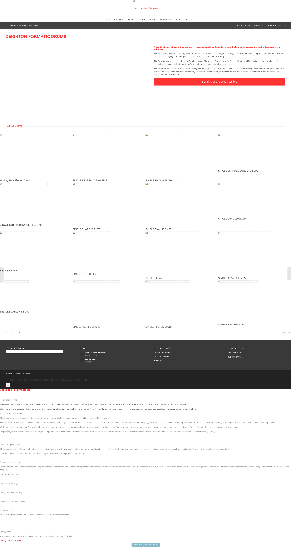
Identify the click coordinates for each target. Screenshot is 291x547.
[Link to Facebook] (276, 373)
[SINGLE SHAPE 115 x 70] (95, 184)
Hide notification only (151, 545)
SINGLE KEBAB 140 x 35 (232, 278)
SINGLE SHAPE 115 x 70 (86, 229)
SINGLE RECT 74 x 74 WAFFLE (90, 180)
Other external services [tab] (10, 462)
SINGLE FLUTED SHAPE (86, 327)
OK (8, 385)
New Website (90, 359)
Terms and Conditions (161, 356)
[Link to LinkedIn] (280, 373)
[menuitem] (108, 19)
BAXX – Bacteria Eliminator (95, 353)
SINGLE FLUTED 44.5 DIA (14, 311)
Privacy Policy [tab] (5, 531)
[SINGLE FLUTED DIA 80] (238, 282)
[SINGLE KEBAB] (172, 233)
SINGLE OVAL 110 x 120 (232, 218)
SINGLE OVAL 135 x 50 (158, 229)
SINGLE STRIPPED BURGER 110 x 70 (21, 225)
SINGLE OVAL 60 (9, 270)
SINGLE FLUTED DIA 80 (231, 324)
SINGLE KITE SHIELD (84, 274)
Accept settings (137, 545)
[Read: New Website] (82, 360)
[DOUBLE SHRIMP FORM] (2, 273)
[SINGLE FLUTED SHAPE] (96, 282)
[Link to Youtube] (283, 373)
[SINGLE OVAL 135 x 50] (170, 184)
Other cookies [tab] (6, 510)
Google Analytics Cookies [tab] (10, 444)
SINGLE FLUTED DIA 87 (159, 327)
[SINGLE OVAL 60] (21, 233)
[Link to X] (273, 373)
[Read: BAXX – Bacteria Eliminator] (82, 354)
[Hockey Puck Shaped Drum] (25, 135)
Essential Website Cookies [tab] (11, 413)
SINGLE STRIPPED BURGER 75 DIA (238, 171)
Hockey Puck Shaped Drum (15, 180)
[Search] (185, 19)
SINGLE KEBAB (154, 278)
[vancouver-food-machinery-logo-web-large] (145, 8)
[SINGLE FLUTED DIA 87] (168, 282)
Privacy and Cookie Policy (162, 352)
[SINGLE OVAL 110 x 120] (236, 184)
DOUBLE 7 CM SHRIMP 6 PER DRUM (22, 25)
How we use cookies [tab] (8, 400)
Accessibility (158, 360)
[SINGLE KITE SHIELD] (92, 233)
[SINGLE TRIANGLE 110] (169, 135)
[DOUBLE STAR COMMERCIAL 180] (289, 273)
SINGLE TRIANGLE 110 (159, 180)
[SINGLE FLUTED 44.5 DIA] (14, 282)
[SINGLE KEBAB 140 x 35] (243, 233)
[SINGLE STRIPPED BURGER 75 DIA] (233, 135)
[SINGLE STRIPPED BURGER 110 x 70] (24, 184)
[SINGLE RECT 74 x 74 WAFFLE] (92, 135)
